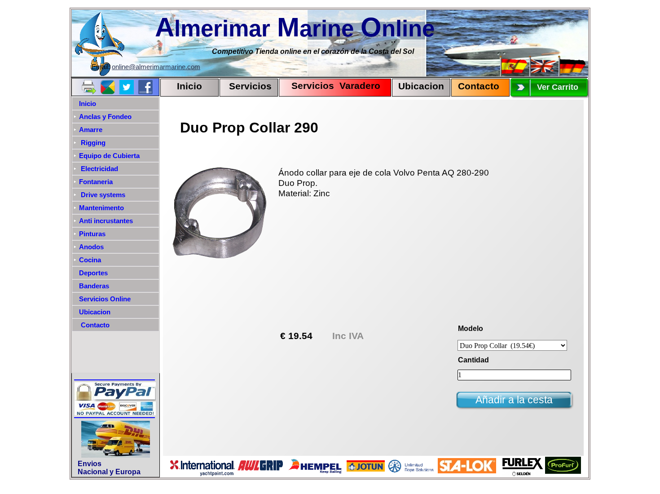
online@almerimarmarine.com (156, 67)
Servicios (250, 86)
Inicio (189, 86)
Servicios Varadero (331, 85)
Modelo (470, 328)
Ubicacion (421, 86)
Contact (475, 86)
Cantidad (473, 360)
